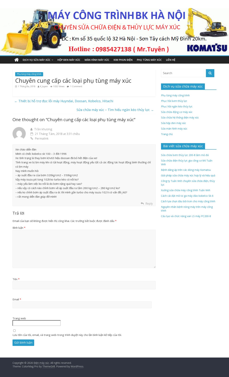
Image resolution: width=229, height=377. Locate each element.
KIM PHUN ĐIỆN (123, 59)
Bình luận (19, 227)
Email (17, 299)
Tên (16, 279)
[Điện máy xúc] (17, 60)
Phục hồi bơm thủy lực (174, 101)
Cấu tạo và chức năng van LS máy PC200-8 (186, 216)
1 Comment (76, 86)
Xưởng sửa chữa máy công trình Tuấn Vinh (185, 190)
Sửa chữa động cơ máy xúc (177, 112)
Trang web (19, 318)
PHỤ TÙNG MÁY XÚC (149, 59)
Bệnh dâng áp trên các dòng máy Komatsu (186, 170)
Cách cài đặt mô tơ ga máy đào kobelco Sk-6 (187, 195)
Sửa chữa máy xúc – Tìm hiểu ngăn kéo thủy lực (115, 110)
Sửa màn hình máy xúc (174, 128)
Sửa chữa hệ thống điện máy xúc (180, 117)
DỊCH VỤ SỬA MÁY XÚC (36, 59)
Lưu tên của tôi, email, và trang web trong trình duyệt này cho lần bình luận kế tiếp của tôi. (67, 335)
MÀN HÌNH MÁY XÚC (97, 59)
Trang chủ (167, 134)
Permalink (41, 138)
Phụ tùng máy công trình (29, 74)
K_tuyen (44, 86)
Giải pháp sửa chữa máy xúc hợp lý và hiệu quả (188, 175)
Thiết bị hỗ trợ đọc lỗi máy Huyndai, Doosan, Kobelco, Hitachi (63, 101)
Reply (149, 203)
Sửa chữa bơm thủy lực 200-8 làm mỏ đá (185, 155)
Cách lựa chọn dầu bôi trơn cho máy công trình (188, 201)
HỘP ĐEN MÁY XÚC (68, 59)
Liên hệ (170, 59)
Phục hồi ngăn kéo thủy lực (177, 106)
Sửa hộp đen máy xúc (173, 123)
